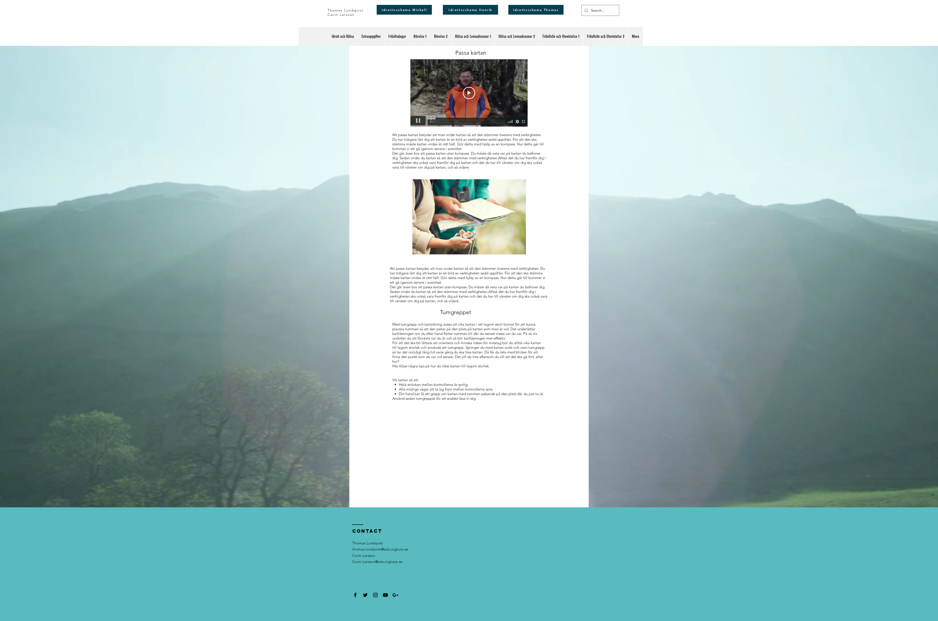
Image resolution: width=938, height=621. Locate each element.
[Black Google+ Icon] (395, 595)
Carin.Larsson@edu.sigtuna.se (377, 561)
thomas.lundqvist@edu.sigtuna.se (380, 549)
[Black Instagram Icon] (375, 595)
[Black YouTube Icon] (385, 595)
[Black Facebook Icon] (355, 595)
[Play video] (469, 93)
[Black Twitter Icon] (365, 595)
